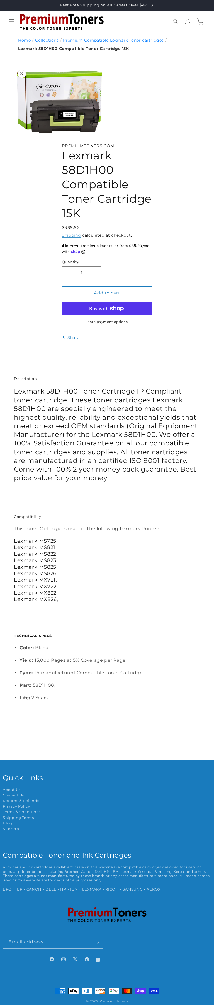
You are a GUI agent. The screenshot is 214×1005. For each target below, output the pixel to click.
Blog (7, 823)
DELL (50, 889)
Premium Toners (114, 1001)
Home (24, 40)
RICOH (111, 889)
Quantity (70, 262)
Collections (47, 40)
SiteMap (11, 829)
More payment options (107, 322)
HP (63, 889)
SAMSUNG (133, 889)
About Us (12, 790)
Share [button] (73, 337)
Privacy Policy (16, 806)
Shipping (71, 235)
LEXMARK (91, 889)
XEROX (154, 889)
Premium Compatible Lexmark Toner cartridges (113, 40)
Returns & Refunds (21, 801)
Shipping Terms (18, 818)
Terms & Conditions (22, 812)
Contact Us (13, 795)
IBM (74, 889)
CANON (34, 889)
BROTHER (12, 889)
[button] (12, 22)
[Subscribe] (97, 942)
